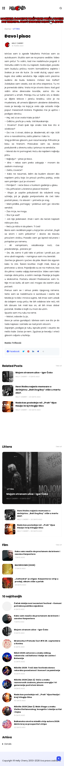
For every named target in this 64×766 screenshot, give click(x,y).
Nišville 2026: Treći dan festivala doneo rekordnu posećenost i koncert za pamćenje (37, 669)
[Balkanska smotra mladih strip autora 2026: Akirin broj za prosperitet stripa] (7, 724)
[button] (43, 351)
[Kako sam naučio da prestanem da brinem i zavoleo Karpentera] (7, 555)
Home (8, 28)
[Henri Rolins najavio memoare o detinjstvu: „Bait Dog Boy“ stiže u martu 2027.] (7, 390)
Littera (16, 29)
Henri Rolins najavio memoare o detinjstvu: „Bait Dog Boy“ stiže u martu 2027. (37, 389)
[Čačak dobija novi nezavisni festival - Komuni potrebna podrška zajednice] (7, 606)
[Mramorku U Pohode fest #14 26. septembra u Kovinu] (7, 644)
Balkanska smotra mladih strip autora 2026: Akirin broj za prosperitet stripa (37, 722)
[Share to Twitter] (23, 351)
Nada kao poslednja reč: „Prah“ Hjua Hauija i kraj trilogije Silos (35, 404)
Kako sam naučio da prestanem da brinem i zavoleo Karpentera (37, 552)
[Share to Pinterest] (28, 351)
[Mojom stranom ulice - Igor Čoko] (7, 376)
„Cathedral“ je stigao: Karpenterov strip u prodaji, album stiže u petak (36, 580)
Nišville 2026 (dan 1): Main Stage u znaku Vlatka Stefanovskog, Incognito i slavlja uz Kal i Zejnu (38, 709)
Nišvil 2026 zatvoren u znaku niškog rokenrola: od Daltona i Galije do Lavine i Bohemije (35, 656)
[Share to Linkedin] (33, 351)
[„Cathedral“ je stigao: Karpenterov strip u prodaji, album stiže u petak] (7, 583)
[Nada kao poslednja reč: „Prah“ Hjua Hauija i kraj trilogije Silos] (7, 406)
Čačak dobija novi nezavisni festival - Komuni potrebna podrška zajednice (37, 604)
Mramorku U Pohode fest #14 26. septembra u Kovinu (37, 642)
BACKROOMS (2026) (25, 565)
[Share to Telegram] (38, 351)
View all (59, 366)
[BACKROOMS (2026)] (7, 569)
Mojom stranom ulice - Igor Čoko (34, 372)
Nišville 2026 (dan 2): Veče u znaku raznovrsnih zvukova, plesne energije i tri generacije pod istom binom (35, 682)
